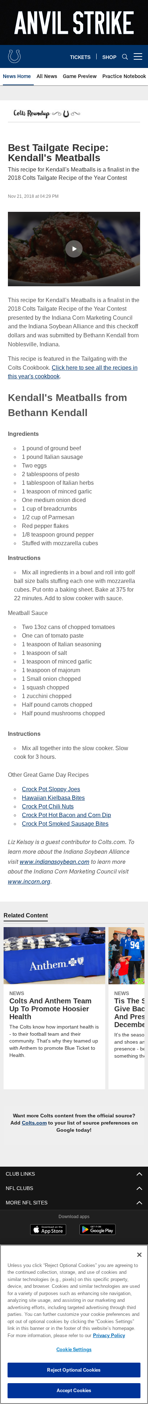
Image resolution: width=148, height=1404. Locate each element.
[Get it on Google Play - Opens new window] (97, 1233)
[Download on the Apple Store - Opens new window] (48, 1230)
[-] (46, 114)
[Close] (139, 1255)
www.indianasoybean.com (54, 863)
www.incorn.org (29, 882)
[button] (74, 248)
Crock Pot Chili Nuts (47, 806)
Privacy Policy (47, 1335)
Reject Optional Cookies (74, 1370)
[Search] (125, 56)
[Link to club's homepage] (14, 53)
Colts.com (37, 1123)
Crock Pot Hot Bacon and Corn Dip (65, 815)
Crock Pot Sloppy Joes (50, 789)
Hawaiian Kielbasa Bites (52, 797)
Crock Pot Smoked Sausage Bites (64, 823)
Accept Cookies (74, 1390)
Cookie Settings (74, 1349)
